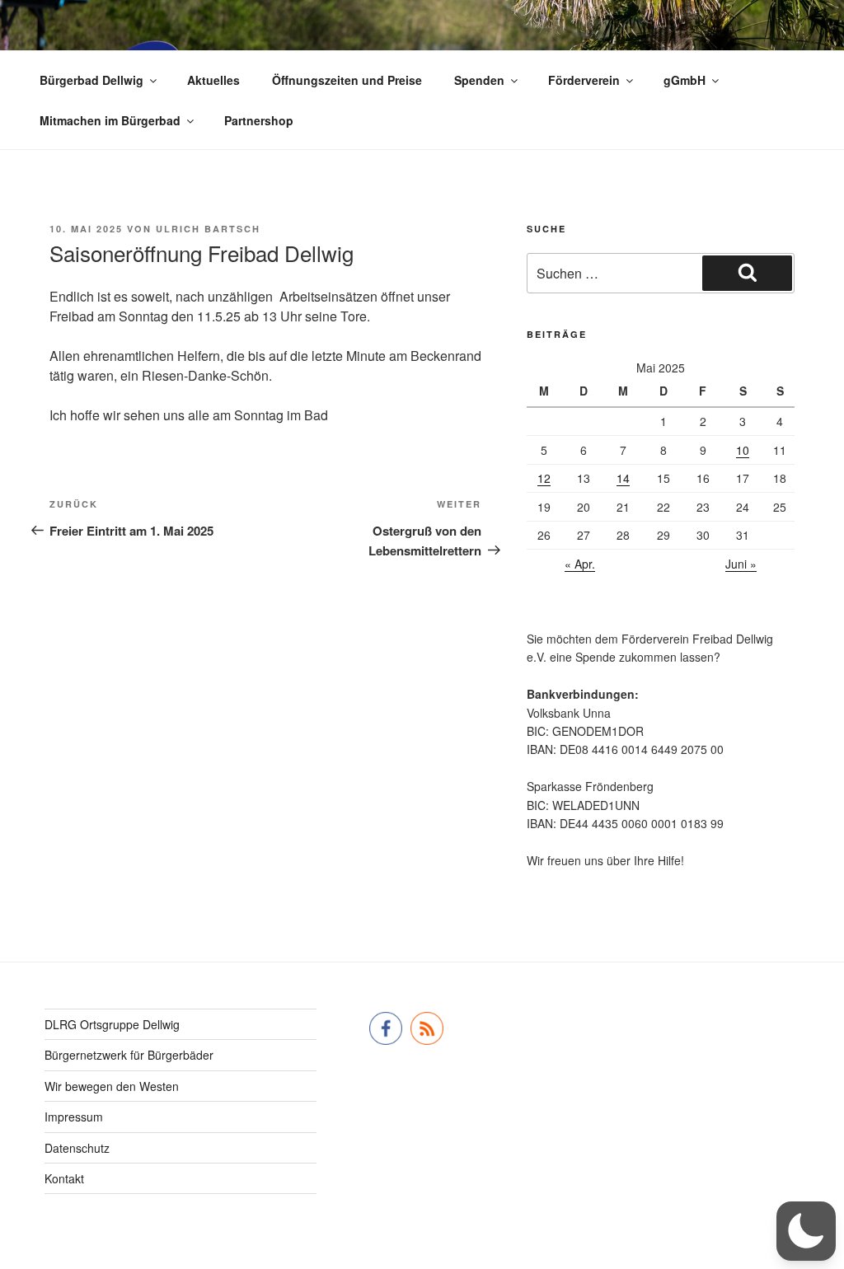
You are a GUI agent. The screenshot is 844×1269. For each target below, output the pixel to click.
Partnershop (258, 120)
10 (742, 450)
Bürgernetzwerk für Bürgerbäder (129, 1055)
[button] (806, 1231)
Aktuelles (213, 80)
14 (623, 478)
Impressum (74, 1116)
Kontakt (64, 1178)
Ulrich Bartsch (208, 228)
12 (544, 478)
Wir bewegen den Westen (112, 1086)
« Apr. (580, 563)
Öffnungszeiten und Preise (347, 80)
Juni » (741, 563)
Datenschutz (77, 1148)
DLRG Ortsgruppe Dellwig (112, 1024)
